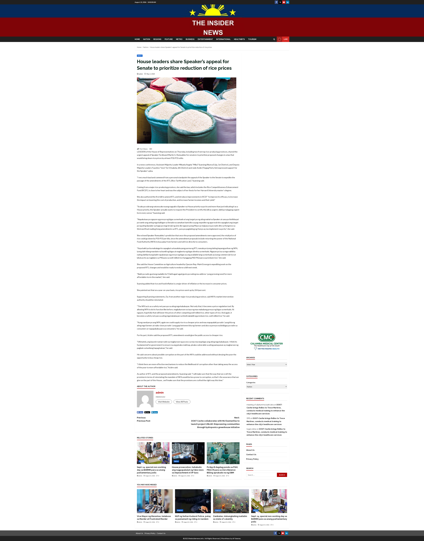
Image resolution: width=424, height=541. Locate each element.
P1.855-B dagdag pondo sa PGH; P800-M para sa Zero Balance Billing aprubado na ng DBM (222, 470)
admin (141, 74)
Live (286, 39)
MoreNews (225, 538)
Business (190, 39)
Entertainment (205, 39)
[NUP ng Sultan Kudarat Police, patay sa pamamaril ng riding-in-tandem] (193, 501)
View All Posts (182, 401)
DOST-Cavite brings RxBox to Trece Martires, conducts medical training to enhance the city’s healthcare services (266, 421)
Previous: (143, 419)
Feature (169, 39)
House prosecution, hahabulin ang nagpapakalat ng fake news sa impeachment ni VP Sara (188, 470)
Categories (250, 382)
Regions (157, 39)
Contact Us (251, 455)
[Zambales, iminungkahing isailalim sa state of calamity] (231, 501)
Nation (146, 39)
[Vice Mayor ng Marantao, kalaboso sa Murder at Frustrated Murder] (155, 501)
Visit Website (164, 401)
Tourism (252, 39)
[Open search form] (274, 39)
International (223, 39)
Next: (215, 422)
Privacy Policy (252, 459)
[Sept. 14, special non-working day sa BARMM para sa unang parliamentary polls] (153, 453)
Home (137, 39)
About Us (250, 450)
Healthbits (239, 39)
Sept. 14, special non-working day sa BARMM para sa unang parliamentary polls (151, 470)
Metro (179, 39)
